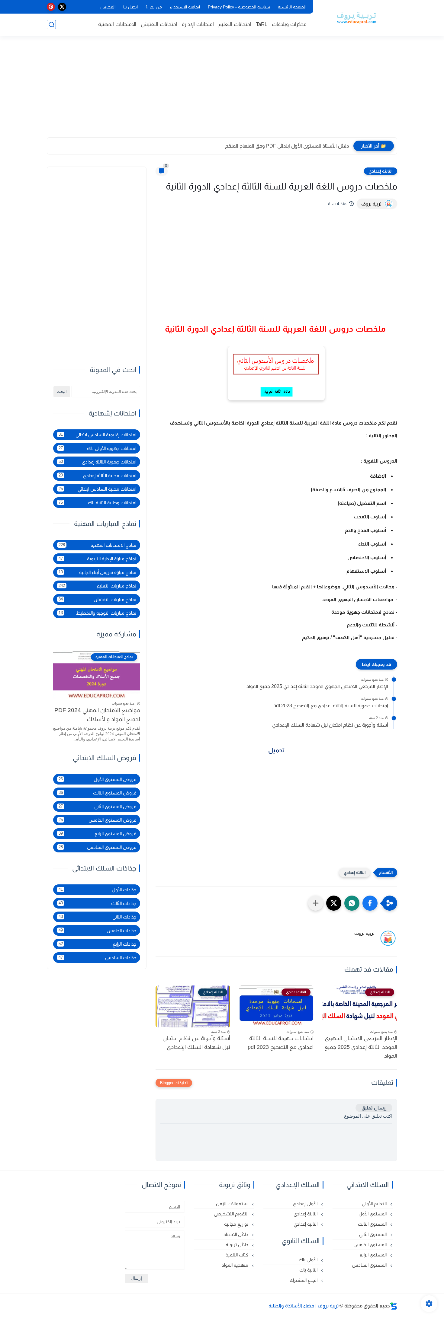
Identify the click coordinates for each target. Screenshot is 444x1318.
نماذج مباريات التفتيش (97, 599)
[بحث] (51, 24)
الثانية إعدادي (306, 1224)
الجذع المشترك (304, 1280)
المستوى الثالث (373, 1224)
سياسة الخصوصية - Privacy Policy (239, 7)
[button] (370, 903)
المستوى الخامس (370, 1244)
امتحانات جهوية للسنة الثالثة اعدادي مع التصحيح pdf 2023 (330, 705)
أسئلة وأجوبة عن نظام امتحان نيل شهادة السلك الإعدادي (330, 724)
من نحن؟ (154, 7)
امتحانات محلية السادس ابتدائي (97, 489)
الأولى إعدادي (306, 1203)
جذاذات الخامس (97, 930)
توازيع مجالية (236, 1224)
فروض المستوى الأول (97, 779)
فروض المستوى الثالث (97, 792)
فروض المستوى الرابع (97, 833)
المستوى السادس (370, 1265)
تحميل (276, 750)
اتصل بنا (130, 7)
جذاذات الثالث (97, 903)
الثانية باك (309, 1269)
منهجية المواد (235, 1265)
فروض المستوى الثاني (97, 806)
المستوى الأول (373, 1213)
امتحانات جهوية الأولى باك (97, 448)
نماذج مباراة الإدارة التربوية (97, 558)
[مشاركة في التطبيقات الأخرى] (315, 903)
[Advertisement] (222, 90)
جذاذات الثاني (97, 916)
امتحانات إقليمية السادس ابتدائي (97, 434)
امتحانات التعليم (234, 24)
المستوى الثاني (373, 1234)
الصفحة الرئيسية (292, 7)
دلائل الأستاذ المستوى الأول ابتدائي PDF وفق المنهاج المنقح (287, 145)
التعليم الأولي (375, 1203)
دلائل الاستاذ (236, 1234)
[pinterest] (51, 7)
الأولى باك (309, 1259)
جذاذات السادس (97, 957)
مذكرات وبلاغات (289, 24)
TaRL (261, 24)
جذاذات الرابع (97, 944)
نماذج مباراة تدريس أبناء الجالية (97, 572)
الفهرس (107, 7)
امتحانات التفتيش (159, 24)
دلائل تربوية (237, 1244)
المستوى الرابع (373, 1254)
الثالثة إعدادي (380, 171)
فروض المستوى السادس (97, 847)
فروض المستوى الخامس (97, 820)
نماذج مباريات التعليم (97, 585)
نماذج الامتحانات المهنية (97, 545)
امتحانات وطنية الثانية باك (97, 502)
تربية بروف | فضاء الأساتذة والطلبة (304, 1305)
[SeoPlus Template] (393, 1306)
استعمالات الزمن (232, 1203)
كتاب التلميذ (237, 1254)
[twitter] (62, 7)
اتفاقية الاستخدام (185, 7)
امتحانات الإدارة (198, 24)
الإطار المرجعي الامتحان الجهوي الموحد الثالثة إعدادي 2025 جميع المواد (317, 686)
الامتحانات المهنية (117, 24)
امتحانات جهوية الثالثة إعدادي (97, 461)
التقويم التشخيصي (231, 1213)
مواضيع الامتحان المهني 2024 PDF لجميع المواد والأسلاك (97, 715)
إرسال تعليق (374, 1107)
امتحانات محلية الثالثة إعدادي (97, 475)
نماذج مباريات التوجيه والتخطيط (97, 613)
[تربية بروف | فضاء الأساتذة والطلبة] (356, 17)
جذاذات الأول (97, 889)
